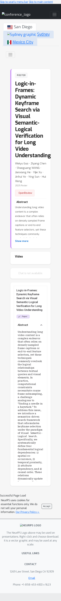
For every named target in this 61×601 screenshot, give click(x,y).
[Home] (16, 14)
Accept (46, 506)
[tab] (19, 27)
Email (31, 578)
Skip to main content (41, 2)
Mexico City (23, 42)
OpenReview (25, 193)
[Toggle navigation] (10, 54)
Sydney (43, 34)
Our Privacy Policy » (28, 512)
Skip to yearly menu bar (14, 2)
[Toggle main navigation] (54, 14)
